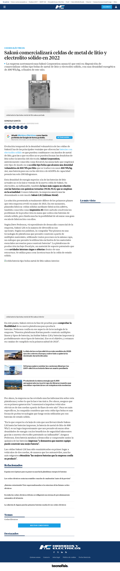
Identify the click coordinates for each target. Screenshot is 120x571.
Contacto (46, 557)
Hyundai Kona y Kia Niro (56, 2)
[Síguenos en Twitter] (58, 552)
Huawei (88, 2)
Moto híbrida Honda (77, 2)
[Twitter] (10, 127)
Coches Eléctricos (14, 48)
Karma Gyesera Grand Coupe (102, 2)
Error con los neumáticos (19, 2)
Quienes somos (35, 557)
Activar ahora (63, 137)
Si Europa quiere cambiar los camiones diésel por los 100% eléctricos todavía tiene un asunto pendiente (46, 367)
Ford (67, 2)
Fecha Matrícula (84, 557)
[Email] (26, 127)
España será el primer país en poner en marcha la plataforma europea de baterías (35, 471)
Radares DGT (33, 2)
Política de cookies (69, 557)
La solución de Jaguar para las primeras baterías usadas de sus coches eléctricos (35, 505)
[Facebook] (6, 127)
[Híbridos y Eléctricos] (60, 547)
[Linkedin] (14, 127)
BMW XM (43, 2)
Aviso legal (56, 557)
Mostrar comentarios (39, 525)
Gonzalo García (12, 121)
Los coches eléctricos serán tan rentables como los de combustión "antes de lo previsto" (37, 478)
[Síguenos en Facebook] (54, 552)
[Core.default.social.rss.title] (66, 552)
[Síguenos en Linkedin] (62, 552)
